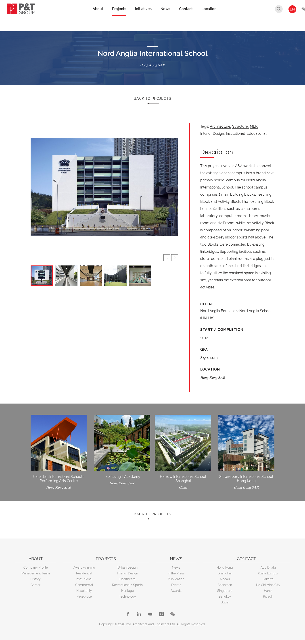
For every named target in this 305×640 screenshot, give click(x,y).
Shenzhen (225, 585)
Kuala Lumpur (268, 573)
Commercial (84, 585)
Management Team (35, 573)
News (176, 567)
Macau (225, 579)
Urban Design (127, 567)
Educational (256, 133)
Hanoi (268, 590)
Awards (176, 590)
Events (176, 585)
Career (35, 585)
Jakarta (268, 579)
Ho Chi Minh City (268, 585)
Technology (127, 596)
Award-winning (84, 567)
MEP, (254, 126)
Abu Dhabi (268, 567)
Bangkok (225, 596)
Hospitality (84, 590)
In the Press (176, 573)
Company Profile (35, 567)
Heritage (127, 590)
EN (292, 9)
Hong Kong (225, 567)
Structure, (240, 126)
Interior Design (127, 573)
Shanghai (225, 573)
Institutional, (236, 133)
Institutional (84, 579)
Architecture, (220, 126)
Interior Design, (212, 133)
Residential (84, 573)
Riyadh (268, 596)
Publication (176, 579)
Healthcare (127, 579)
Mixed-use (84, 596)
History (35, 579)
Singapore (224, 590)
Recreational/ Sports (127, 585)
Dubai (225, 602)
